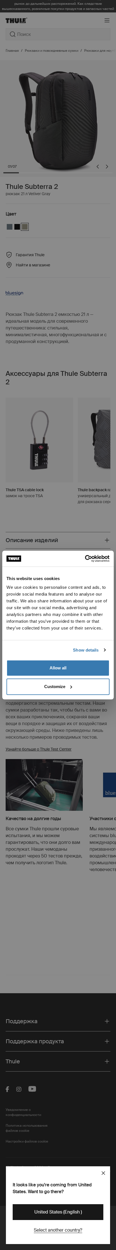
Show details (86, 650)
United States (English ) (58, 1212)
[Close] (103, 1173)
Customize (54, 686)
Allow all (58, 667)
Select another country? (58, 1230)
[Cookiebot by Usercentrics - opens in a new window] (85, 558)
